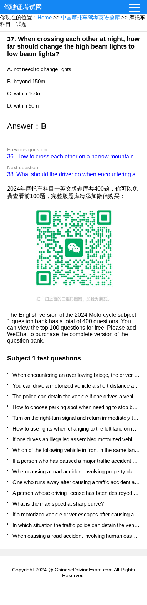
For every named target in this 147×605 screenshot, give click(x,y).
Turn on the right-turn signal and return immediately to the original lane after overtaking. (76, 418)
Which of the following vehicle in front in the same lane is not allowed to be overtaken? (76, 450)
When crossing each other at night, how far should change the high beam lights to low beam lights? (73, 46)
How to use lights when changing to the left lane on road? (76, 429)
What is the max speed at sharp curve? (58, 504)
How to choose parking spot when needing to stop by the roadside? (76, 407)
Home (44, 17)
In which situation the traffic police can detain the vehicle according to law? (76, 525)
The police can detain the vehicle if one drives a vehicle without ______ (76, 396)
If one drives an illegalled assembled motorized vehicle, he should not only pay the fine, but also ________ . (76, 439)
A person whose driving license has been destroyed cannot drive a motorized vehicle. (76, 493)
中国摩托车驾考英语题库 (90, 17)
